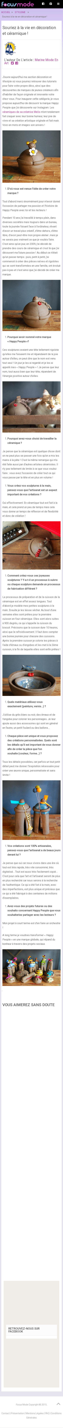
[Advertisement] (31, 1145)
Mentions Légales (35, 1413)
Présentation (17, 1413)
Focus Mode (22, 1404)
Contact (5, 1413)
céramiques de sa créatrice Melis (21, 111)
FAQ (47, 1413)
